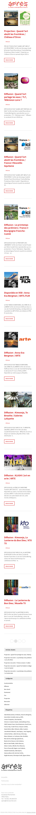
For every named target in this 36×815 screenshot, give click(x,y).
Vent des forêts (18, 753)
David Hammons (20, 724)
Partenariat (7, 692)
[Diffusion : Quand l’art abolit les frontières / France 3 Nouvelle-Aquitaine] (18, 144)
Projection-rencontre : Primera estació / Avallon (17, 663)
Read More (9, 60)
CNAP (5, 724)
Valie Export (18, 750)
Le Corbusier (16, 736)
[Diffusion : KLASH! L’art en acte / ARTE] (18, 462)
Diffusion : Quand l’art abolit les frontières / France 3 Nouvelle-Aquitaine (15, 161)
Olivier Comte (8, 746)
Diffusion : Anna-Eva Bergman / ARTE (14, 354)
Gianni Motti (7, 729)
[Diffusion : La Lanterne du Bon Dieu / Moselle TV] (18, 587)
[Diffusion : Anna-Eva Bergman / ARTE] (18, 340)
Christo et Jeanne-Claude (11, 722)
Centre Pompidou (9, 719)
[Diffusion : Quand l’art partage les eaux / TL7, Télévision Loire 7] (18, 81)
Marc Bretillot (24, 736)
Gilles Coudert (24, 729)
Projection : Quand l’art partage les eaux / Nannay (17, 654)
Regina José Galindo (19, 748)
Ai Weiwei (17, 714)
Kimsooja (23, 734)
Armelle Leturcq (15, 717)
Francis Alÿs (7, 726)
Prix (5, 695)
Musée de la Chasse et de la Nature (14, 741)
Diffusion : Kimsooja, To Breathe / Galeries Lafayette (16, 415)
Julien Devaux (17, 734)
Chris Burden (18, 719)
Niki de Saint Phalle (9, 743)
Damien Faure (11, 724)
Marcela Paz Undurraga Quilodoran (13, 738)
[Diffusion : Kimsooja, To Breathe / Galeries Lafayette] (18, 399)
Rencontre (7, 701)
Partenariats (5, 781)
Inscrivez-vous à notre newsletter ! (11, 784)
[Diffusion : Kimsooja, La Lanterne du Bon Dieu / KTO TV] (18, 524)
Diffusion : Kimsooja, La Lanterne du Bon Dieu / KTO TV (18, 540)
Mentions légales (31, 812)
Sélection (6, 704)
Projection (7, 698)
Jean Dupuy (19, 731)
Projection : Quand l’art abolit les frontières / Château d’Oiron (16, 34)
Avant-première (8, 683)
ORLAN (14, 746)
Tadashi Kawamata (9, 750)
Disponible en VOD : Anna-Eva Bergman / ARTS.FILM (17, 294)
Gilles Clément (15, 729)
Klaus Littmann (8, 736)
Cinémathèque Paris (24, 722)
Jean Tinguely (27, 731)
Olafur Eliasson (19, 743)
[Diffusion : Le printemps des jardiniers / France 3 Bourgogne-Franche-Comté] (18, 212)
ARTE (21, 717)
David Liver (28, 724)
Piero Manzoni (20, 746)
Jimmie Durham (8, 734)
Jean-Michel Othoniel (10, 731)
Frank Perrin (14, 726)
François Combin (23, 726)
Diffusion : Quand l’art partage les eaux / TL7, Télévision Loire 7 (15, 97)
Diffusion (8, 41)
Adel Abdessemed (9, 714)
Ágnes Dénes (26, 755)
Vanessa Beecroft (9, 753)
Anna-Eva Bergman (26, 714)
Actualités (4, 777)
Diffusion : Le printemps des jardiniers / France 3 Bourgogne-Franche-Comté (16, 229)
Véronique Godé (17, 755)
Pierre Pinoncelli (8, 748)
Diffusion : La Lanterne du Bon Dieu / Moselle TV (17, 602)
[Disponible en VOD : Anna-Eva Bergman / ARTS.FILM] (18, 280)
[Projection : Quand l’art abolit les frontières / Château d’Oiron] (18, 18)
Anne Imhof (7, 717)
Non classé (7, 689)
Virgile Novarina (8, 755)
